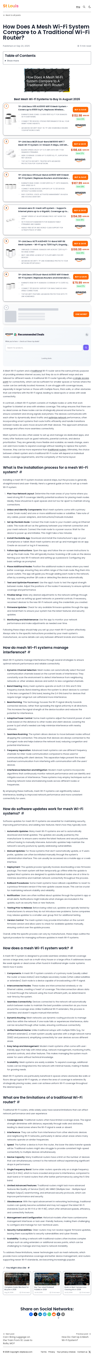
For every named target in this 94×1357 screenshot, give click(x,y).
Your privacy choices (66, 1352)
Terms (44, 1352)
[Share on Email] (63, 1314)
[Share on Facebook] (31, 1314)
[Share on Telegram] (45, 1314)
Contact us (82, 1352)
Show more (13, 60)
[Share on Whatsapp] (49, 1314)
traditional (36, 370)
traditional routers (57, 449)
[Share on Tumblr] (58, 1314)
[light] (89, 6)
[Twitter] (89, 1352)
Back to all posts (13, 15)
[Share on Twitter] (35, 1314)
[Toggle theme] (87, 334)
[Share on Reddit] (54, 1314)
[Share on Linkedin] (40, 1314)
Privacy (51, 1352)
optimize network (57, 417)
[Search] (84, 6)
